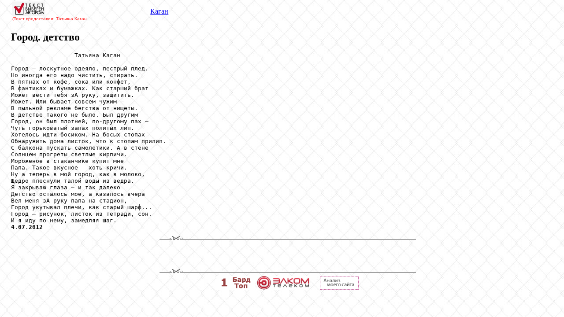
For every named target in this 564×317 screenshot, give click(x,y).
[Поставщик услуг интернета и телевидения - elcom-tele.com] (283, 287)
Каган (159, 11)
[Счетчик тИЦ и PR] (339, 287)
